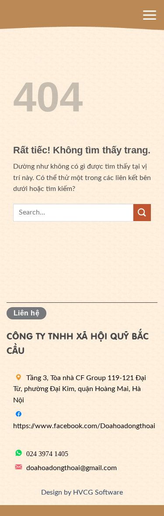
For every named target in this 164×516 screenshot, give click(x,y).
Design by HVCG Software (82, 492)
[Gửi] (142, 212)
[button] (149, 15)
